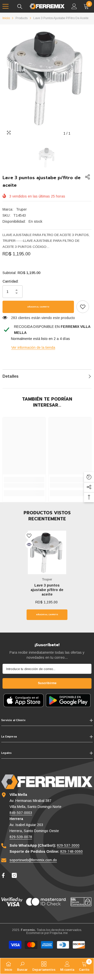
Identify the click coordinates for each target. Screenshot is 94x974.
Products (22, 18)
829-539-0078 (21, 837)
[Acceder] (74, 6)
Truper (21, 209)
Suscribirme (47, 683)
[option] (47, 77)
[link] (82, 306)
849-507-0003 (21, 813)
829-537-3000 (68, 845)
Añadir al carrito (38, 307)
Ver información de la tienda (33, 347)
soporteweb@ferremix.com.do (33, 860)
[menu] (6, 6)
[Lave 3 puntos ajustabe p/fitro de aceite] (47, 552)
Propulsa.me (59, 933)
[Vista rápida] (29, 544)
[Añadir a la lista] (29, 535)
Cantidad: (11, 281)
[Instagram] (14, 875)
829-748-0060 (71, 851)
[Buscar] (20, 7)
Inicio (6, 18)
